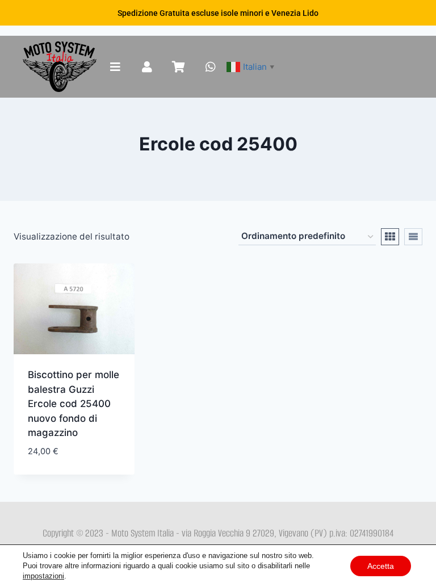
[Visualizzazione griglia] (390, 236)
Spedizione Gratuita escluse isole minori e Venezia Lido (218, 13)
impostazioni (43, 576)
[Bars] (115, 67)
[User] (147, 67)
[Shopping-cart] (179, 67)
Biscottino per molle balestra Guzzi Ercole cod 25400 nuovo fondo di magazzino (73, 403)
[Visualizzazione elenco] (413, 236)
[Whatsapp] (211, 67)
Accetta (380, 566)
